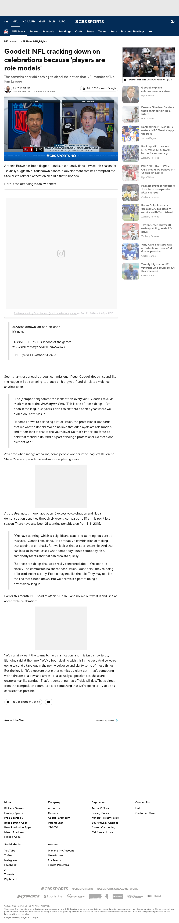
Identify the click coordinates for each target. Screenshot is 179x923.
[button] (6, 21)
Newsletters (55, 855)
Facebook (10, 865)
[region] (61, 129)
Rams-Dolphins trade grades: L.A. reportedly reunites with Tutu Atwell (157, 209)
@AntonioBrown (24, 327)
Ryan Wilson (23, 87)
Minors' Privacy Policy (105, 818)
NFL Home (10, 41)
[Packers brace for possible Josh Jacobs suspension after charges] (130, 192)
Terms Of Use (100, 808)
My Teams (54, 860)
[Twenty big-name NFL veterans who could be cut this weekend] (130, 271)
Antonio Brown (14, 166)
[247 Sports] (28, 896)
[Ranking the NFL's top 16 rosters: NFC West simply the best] (130, 133)
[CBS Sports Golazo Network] (117, 888)
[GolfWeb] (155, 896)
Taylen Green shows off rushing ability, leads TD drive (156, 228)
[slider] (61, 150)
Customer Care (145, 813)
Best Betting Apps (15, 823)
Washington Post (52, 404)
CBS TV (53, 827)
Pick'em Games (14, 808)
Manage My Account (61, 850)
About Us (54, 808)
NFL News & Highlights (34, 41)
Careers (53, 813)
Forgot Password (58, 865)
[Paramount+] (76, 895)
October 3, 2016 (45, 355)
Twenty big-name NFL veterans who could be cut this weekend (157, 268)
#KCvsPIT (19, 347)
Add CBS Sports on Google (101, 88)
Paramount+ (55, 823)
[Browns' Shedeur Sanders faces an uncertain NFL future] (130, 114)
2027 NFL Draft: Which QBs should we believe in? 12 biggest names (158, 169)
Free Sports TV (13, 818)
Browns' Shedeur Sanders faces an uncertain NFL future (157, 110)
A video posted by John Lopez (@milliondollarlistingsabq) (45, 313)
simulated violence (97, 382)
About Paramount (59, 818)
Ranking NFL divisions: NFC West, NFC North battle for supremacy (155, 150)
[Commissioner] (98, 895)
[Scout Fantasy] (135, 896)
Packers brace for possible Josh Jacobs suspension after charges (158, 189)
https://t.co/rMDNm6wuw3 (46, 347)
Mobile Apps (12, 837)
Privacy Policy (100, 813)
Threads (9, 874)
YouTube (9, 850)
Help (138, 808)
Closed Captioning (103, 827)
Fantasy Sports (13, 813)
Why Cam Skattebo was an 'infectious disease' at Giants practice (156, 248)
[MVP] (118, 895)
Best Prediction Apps (17, 827)
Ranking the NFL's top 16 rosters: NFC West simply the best (157, 130)
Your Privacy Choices (105, 823)
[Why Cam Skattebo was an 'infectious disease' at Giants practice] (130, 251)
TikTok (8, 855)
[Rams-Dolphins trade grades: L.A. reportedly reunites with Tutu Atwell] (130, 212)
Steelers (10, 176)
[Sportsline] (53, 896)
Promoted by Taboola (104, 720)
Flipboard (10, 879)
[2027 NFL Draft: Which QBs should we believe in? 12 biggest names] (130, 173)
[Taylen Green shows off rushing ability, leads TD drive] (130, 231)
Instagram (10, 860)
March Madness (14, 832)
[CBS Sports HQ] (82, 888)
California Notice (102, 832)
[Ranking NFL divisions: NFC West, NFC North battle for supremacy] (130, 153)
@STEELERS (26, 342)
